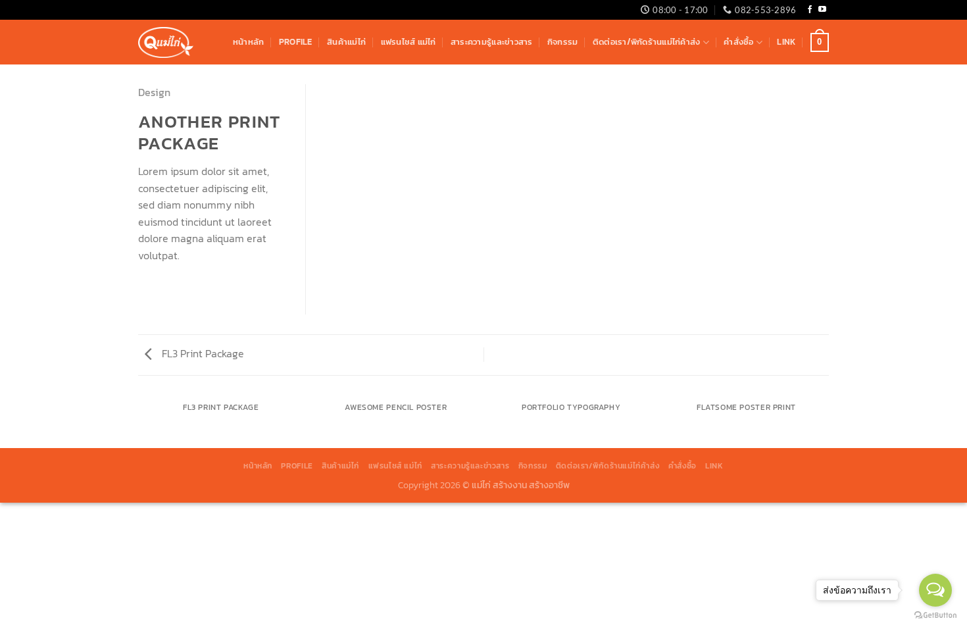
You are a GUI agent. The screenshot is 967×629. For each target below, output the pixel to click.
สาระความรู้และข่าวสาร (492, 42)
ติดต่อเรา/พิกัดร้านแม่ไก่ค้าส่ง (647, 42)
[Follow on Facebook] (810, 9)
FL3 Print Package (201, 353)
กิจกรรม (562, 42)
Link (786, 42)
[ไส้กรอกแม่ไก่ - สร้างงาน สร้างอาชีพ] (165, 42)
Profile (295, 42)
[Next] (827, 420)
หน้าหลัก (248, 42)
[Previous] (141, 420)
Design (154, 92)
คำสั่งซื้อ (738, 42)
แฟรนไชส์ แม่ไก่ (408, 42)
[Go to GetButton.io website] (935, 615)
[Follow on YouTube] (822, 9)
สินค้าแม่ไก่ (346, 42)
